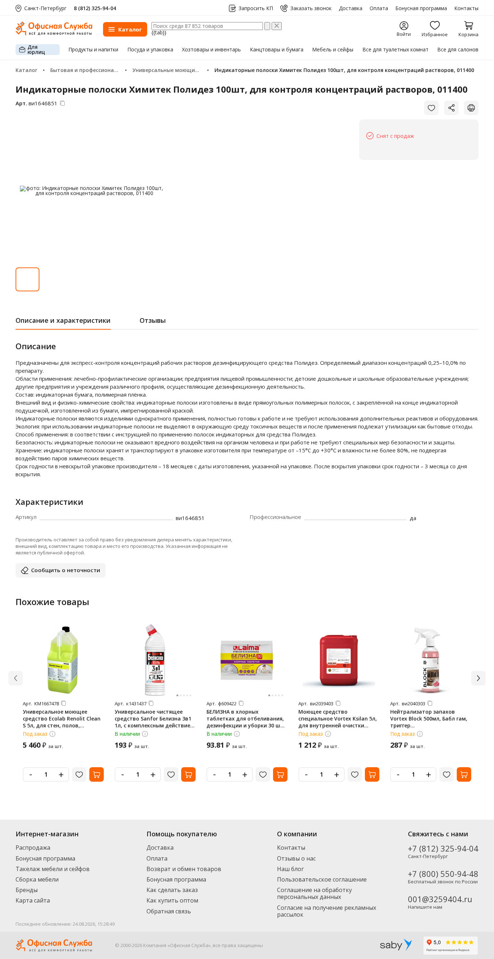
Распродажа (33, 848)
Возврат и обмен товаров (183, 869)
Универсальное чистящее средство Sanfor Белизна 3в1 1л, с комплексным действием (154, 718)
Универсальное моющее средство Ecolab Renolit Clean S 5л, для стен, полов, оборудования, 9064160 (62, 722)
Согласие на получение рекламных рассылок (326, 911)
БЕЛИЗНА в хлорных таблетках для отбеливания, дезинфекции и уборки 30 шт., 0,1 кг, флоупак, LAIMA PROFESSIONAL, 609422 (246, 725)
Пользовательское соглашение (322, 879)
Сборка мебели (37, 879)
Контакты (466, 8)
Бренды (27, 890)
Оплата (379, 8)
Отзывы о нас (296, 858)
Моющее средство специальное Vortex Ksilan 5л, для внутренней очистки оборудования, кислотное (337, 722)
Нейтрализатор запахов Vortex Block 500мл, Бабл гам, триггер (428, 718)
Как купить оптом (172, 900)
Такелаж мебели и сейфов (53, 869)
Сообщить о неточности (65, 570)
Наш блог (290, 869)
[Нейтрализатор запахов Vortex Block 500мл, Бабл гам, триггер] (431, 660)
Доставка (350, 8)
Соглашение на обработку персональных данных (314, 893)
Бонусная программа (421, 8)
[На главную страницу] (54, 33)
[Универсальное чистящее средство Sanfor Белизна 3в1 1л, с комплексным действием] (155, 660)
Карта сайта (33, 900)
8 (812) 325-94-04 (95, 8)
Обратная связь (168, 911)
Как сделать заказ (172, 890)
